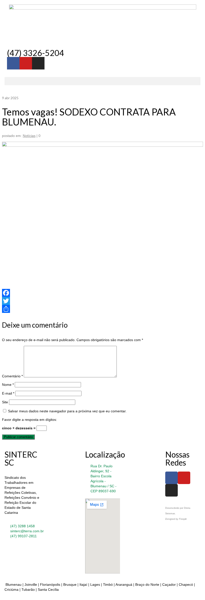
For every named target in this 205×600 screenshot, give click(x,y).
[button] (102, 81)
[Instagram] (38, 63)
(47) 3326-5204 (35, 53)
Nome (8, 385)
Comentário (12, 376)
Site (5, 402)
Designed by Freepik (176, 519)
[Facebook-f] (13, 63)
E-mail (8, 393)
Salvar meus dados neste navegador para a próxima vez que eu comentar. (67, 411)
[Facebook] (102, 293)
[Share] (102, 309)
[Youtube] (26, 63)
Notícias (29, 136)
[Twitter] (102, 301)
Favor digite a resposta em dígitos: (29, 420)
